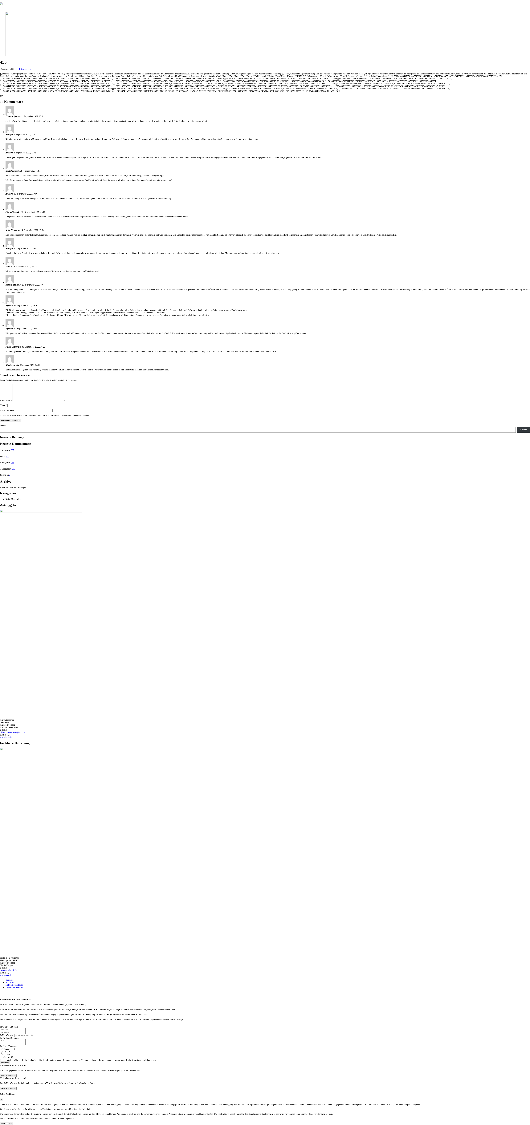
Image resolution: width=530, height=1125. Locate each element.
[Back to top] (1, 992)
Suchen (3, 425)
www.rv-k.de (6, 975)
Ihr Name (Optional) (9, 1027)
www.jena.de (6, 737)
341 (11, 475)
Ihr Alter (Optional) (8, 1046)
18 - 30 (6, 1052)
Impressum (10, 982)
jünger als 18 (9, 1049)
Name (3, 405)
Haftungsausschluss (14, 985)
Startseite (9, 980)
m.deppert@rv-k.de (8, 970)
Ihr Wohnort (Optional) (10, 1038)
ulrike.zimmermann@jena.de (12, 732)
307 (12, 450)
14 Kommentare (25, 69)
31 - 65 (6, 1054)
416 (12, 462)
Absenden (5, 1063)
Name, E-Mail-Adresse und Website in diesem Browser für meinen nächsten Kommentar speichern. (46, 415)
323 (7, 456)
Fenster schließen (8, 1076)
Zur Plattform (6, 1124)
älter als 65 (8, 1057)
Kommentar (6, 400)
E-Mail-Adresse (7, 410)
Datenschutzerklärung (15, 987)
